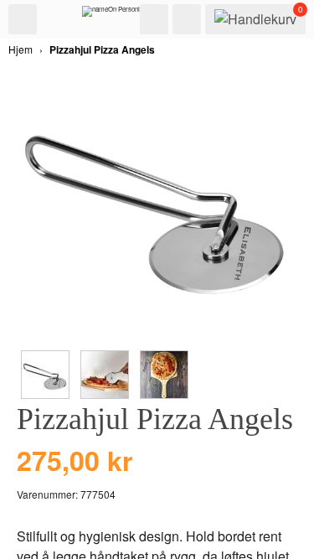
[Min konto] (186, 19)
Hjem (20, 49)
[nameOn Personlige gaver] (124, 15)
